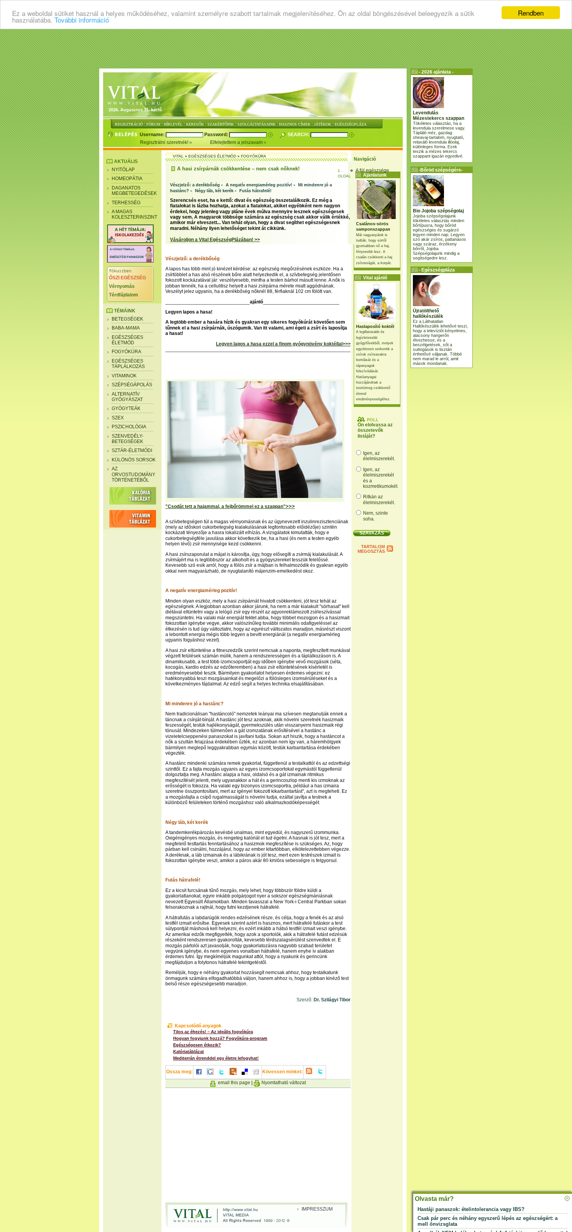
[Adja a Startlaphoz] (233, 1075)
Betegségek (127, 319)
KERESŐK (195, 124)
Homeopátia (127, 178)
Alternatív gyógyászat (127, 396)
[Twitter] (221, 1075)
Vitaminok (124, 376)
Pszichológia (129, 426)
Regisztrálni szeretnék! (164, 142)
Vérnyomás (122, 286)
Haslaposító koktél (375, 326)
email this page (234, 1082)
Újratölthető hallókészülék (428, 313)
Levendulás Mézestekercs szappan (438, 115)
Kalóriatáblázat (188, 1051)
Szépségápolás (132, 384)
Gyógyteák (126, 408)
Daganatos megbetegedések (134, 190)
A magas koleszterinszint (134, 214)
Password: (216, 134)
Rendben (531, 13)
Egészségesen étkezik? (197, 1045)
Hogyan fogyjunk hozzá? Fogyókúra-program (220, 1038)
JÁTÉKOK (322, 124)
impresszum (317, 1209)
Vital (178, 156)
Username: (153, 134)
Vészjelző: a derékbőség (195, 184)
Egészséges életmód (127, 340)
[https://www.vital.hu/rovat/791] (130, 241)
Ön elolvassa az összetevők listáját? (375, 430)
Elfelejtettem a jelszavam (237, 142)
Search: (299, 134)
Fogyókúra (126, 351)
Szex (118, 418)
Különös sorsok (134, 460)
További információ (81, 20)
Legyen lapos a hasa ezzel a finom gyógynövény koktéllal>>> (283, 344)
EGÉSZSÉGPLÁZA (351, 124)
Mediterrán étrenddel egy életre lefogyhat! (216, 1058)
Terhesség (126, 202)
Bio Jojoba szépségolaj (438, 211)
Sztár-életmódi (132, 450)
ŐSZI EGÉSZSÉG (127, 277)
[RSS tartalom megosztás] (309, 1074)
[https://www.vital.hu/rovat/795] (130, 261)
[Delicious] (245, 1075)
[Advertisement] (286, 48)
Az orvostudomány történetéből (133, 474)
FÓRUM (153, 124)
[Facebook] (199, 1075)
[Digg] (256, 1075)
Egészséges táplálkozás (128, 363)
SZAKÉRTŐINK (220, 124)
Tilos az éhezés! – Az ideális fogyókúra (213, 1031)
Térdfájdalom (123, 295)
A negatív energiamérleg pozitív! (259, 184)
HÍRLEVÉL (173, 124)
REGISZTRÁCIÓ (129, 124)
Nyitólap (123, 169)
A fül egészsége (372, 170)
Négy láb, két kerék (214, 190)
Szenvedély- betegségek (128, 438)
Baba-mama (126, 328)
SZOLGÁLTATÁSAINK (256, 124)
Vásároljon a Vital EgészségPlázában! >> (215, 239)
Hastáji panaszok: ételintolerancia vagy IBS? (471, 1209)
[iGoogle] (210, 1075)
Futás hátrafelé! (255, 190)
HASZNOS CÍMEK (295, 124)
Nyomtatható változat (283, 1082)
